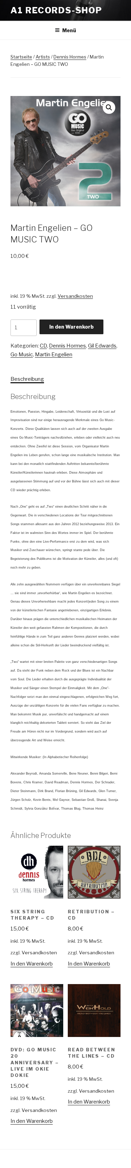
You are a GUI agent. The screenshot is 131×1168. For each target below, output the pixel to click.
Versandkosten (75, 296)
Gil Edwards (102, 346)
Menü (69, 30)
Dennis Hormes (69, 57)
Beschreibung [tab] (27, 379)
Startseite (21, 57)
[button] (109, 107)
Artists (43, 57)
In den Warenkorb (71, 327)
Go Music (21, 354)
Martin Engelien (53, 354)
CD (43, 346)
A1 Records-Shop (56, 10)
